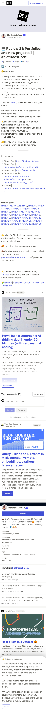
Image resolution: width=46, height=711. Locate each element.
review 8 (26, 209)
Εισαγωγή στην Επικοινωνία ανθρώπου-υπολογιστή (18, 576)
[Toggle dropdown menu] (42, 292)
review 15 (15, 215)
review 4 (32, 206)
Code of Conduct (16, 417)
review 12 (25, 212)
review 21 (26, 218)
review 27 (5, 224)
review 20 (16, 218)
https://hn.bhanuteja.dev (28, 161)
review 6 (8, 209)
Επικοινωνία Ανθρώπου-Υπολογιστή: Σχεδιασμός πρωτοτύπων (22, 588)
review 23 (6, 221)
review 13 (35, 212)
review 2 (14, 206)
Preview (21, 410)
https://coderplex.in (25, 170)
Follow (23, 514)
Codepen (17, 283)
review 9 (35, 209)
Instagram (7, 286)
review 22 (36, 218)
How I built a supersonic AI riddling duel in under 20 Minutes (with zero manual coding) (21, 341)
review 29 (26, 224)
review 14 (5, 215)
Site (42, 283)
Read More (7, 385)
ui (27, 62)
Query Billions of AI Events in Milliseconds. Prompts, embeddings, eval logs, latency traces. (23, 459)
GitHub (27, 283)
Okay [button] (6, 707)
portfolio (6, 62)
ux (22, 62)
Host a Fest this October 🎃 (19, 641)
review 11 (15, 212)
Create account (36, 3)
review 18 (35, 215)
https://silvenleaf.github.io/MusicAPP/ (21, 167)
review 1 (5, 206)
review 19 (5, 218)
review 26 (37, 221)
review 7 (16, 209)
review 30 (36, 224)
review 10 (5, 212)
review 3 (23, 206)
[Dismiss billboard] (42, 659)
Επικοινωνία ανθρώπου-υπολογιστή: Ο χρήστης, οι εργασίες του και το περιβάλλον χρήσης (22, 600)
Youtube (5, 274)
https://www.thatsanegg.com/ (18, 182)
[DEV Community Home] (9, 3)
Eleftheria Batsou (14, 35)
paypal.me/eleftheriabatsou (14, 257)
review (16, 62)
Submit (10, 410)
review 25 (26, 221)
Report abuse (31, 417)
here (13, 102)
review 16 (25, 215)
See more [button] (8, 493)
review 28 (16, 224)
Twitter (35, 283)
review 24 (16, 221)
